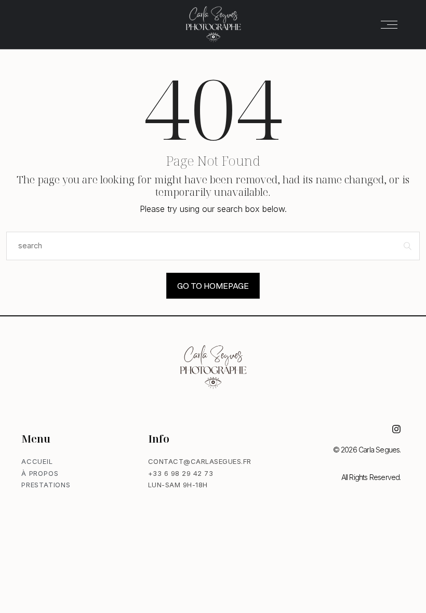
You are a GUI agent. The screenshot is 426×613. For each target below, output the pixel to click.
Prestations (46, 485)
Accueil (37, 461)
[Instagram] (396, 429)
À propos (39, 473)
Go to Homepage (213, 286)
